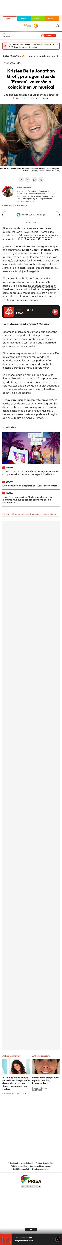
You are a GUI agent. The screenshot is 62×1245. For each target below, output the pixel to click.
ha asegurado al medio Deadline (29, 287)
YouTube (25, 1104)
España (6, 36)
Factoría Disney (49, 514)
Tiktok (19, 1104)
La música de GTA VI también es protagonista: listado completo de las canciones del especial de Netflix (30, 473)
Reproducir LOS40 (55, 312)
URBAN (50, 19)
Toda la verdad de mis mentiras (43, 55)
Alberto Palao (24, 187)
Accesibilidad (27, 1163)
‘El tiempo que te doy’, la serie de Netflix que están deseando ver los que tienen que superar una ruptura (16, 1083)
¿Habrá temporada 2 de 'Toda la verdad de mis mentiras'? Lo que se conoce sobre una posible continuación (27, 499)
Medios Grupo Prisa (31, 1186)
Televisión (16, 63)
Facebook (21, 179)
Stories (49, 1104)
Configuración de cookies (40, 1166)
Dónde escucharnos (40, 1169)
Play (57, 1239)
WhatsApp (34, 179)
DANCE (36, 19)
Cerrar (57, 44)
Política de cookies (19, 1166)
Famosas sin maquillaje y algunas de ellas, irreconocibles (45, 1080)
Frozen (5, 514)
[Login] (57, 26)
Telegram (41, 179)
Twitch (43, 1104)
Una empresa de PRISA (31, 1179)
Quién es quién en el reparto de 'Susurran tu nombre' (30, 485)
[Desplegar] (31, 1229)
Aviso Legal (13, 1163)
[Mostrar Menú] (4, 26)
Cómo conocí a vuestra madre (25, 514)
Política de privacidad (45, 1163)
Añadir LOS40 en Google (33, 214)
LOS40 (7, 19)
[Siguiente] (57, 55)
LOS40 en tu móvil (21, 1169)
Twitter (27, 179)
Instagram (13, 1104)
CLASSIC (22, 19)
